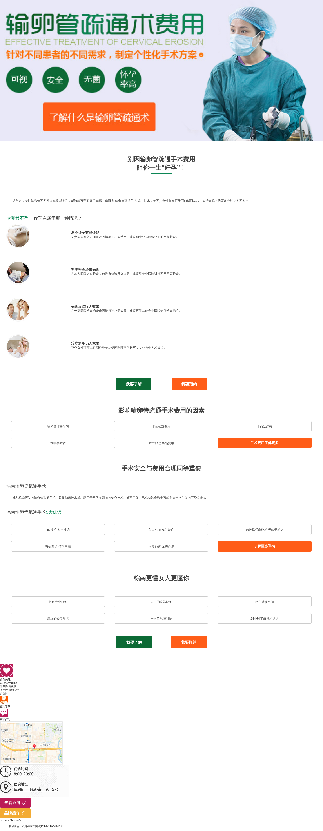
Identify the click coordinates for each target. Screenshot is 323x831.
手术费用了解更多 (264, 443)
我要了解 (134, 384)
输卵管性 (14, 690)
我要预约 (189, 384)
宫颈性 (4, 693)
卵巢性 (4, 686)
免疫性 (12, 686)
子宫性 (4, 690)
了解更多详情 (264, 546)
